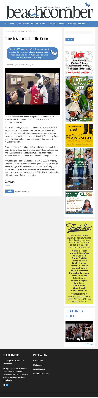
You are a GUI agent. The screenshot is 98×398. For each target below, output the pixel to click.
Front (6, 23)
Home (7, 31)
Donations (82, 23)
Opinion (26, 23)
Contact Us (38, 361)
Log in (9, 191)
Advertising (51, 23)
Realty (42, 23)
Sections (34, 23)
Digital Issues (39, 369)
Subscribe (72, 23)
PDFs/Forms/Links (41, 374)
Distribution (38, 365)
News (12, 23)
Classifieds (62, 23)
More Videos (87, 344)
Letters (19, 23)
